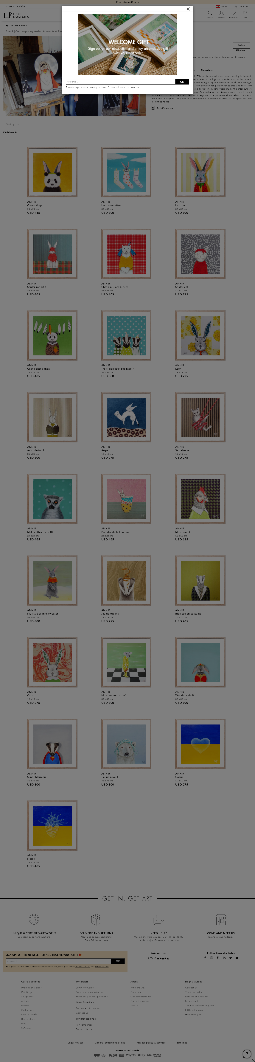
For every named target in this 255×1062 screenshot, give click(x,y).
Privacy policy (115, 87)
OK (182, 81)
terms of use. (133, 87)
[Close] (188, 9)
